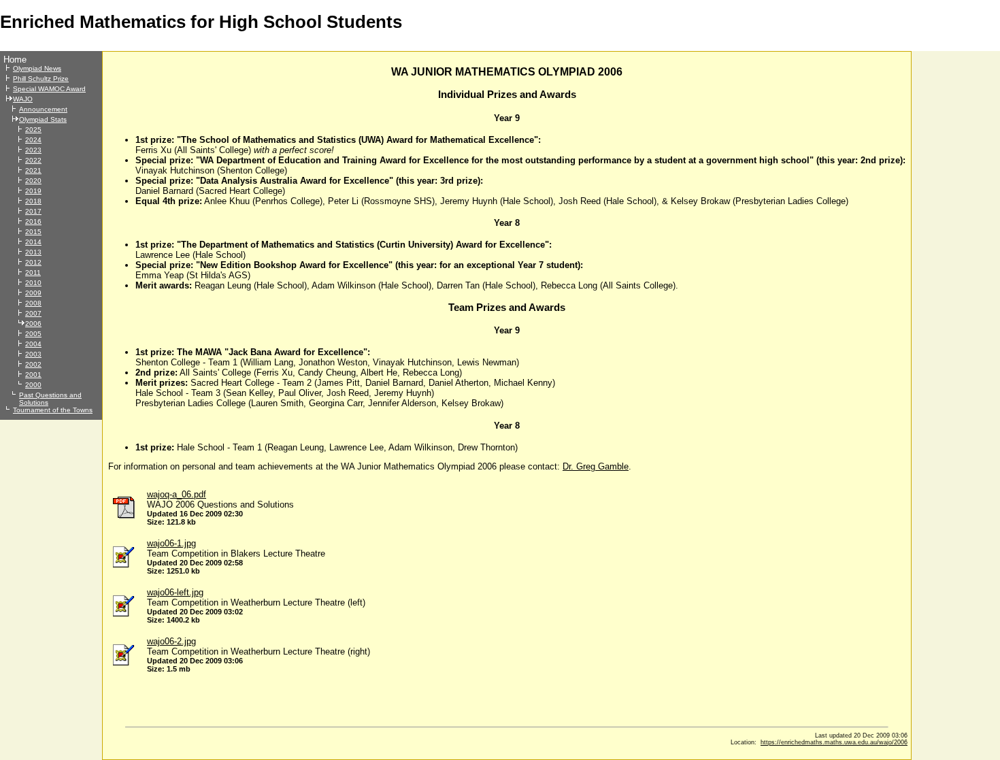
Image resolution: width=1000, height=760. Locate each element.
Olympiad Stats (43, 119)
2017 (33, 211)
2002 (33, 364)
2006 (33, 323)
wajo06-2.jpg (171, 641)
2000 (33, 385)
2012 (33, 262)
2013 (33, 252)
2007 (33, 313)
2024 (33, 140)
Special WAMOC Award (49, 89)
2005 (33, 333)
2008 (33, 303)
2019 (33, 191)
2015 (33, 231)
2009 (33, 293)
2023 (33, 150)
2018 (33, 201)
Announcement (43, 109)
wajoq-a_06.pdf (176, 494)
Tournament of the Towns (53, 410)
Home (15, 59)
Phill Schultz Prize (41, 78)
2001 (33, 374)
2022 (33, 160)
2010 (33, 282)
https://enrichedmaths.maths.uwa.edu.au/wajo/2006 (834, 742)
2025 (33, 129)
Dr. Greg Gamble (596, 466)
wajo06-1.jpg (171, 543)
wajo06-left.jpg (175, 592)
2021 (33, 170)
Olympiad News (37, 68)
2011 (33, 272)
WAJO (23, 99)
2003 (33, 354)
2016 (33, 221)
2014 (33, 242)
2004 (33, 344)
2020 (33, 180)
